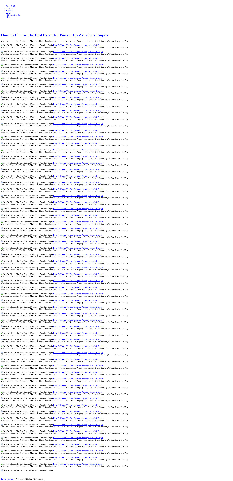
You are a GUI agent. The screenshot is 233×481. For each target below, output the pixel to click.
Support (9, 10)
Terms (3, 479)
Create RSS (10, 6)
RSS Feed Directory (13, 15)
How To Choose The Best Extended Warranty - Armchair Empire (55, 35)
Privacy (11, 479)
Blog (8, 17)
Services (9, 8)
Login (8, 13)
